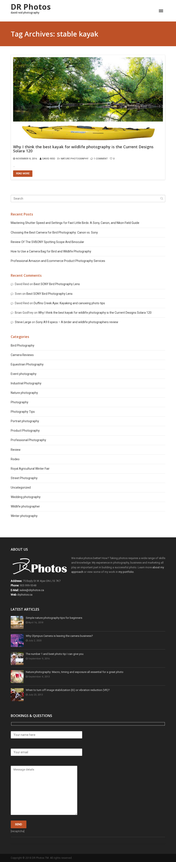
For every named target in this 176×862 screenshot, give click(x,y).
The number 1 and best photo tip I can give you (54, 654)
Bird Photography (22, 345)
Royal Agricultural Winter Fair (30, 468)
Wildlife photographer (25, 506)
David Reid (48, 158)
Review (16, 449)
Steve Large (23, 322)
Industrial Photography (26, 383)
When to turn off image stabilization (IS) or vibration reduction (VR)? (68, 690)
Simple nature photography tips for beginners (54, 617)
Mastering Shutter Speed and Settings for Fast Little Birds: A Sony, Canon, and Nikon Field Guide (75, 223)
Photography (19, 402)
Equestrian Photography (27, 364)
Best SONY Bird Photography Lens (57, 284)
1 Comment (101, 158)
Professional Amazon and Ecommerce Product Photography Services (58, 261)
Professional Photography (28, 440)
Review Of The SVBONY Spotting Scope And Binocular (47, 242)
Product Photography (25, 430)
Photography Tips (23, 411)
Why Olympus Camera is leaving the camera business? (59, 635)
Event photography (23, 374)
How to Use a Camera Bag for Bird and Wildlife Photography (51, 251)
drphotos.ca (24, 594)
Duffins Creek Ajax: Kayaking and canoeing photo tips (69, 303)
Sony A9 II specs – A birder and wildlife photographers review (77, 322)
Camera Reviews (22, 355)
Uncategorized (21, 487)
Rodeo (15, 459)
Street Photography (24, 478)
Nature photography (74, 158)
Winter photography (24, 516)
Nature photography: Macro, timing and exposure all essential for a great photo (74, 672)
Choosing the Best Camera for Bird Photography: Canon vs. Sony (54, 232)
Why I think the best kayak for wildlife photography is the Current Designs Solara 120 (83, 149)
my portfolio (126, 571)
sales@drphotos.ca (32, 590)
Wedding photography (26, 497)
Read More (22, 173)
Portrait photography (25, 421)
